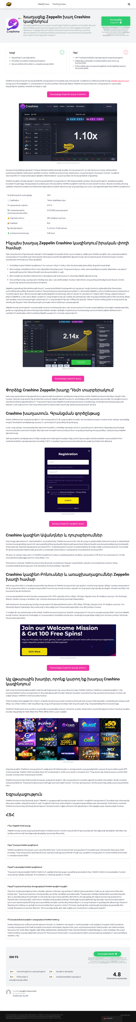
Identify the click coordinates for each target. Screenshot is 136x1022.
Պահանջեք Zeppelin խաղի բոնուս (68, 668)
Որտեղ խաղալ (59, 4)
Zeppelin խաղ (43, 4)
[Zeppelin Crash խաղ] (8, 3)
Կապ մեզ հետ (125, 1015)
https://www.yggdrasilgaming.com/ (16, 1018)
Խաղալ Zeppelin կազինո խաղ (68, 524)
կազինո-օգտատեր (28, 991)
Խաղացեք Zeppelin (116, 21)
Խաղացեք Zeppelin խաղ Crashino (68, 94)
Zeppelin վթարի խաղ (120, 81)
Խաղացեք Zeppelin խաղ (68, 379)
